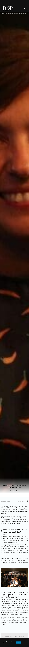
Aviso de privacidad (24, 642)
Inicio (2, 13)
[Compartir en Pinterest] (27, 501)
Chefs (6, 13)
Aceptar (18, 642)
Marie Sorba (15, 491)
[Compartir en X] (25, 501)
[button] (25, 8)
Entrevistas (10, 13)
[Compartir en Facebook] (26, 501)
